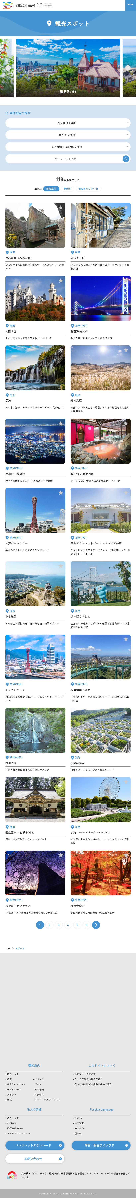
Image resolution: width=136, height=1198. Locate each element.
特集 (9, 1079)
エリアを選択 (67, 135)
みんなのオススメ (16, 1084)
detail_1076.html (101, 595)
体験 (9, 1099)
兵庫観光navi (18, 5)
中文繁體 (79, 1123)
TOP (8, 948)
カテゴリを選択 (67, 123)
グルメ (38, 1084)
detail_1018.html (101, 883)
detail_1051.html (35, 308)
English (78, 1118)
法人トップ (13, 1118)
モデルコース (14, 1089)
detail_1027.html (101, 308)
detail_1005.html (101, 522)
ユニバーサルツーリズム (47, 1099)
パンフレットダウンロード (33, 1145)
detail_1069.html (101, 811)
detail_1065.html (35, 595)
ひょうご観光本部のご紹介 (88, 1079)
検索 (126, 158)
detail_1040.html (35, 379)
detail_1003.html (35, 668)
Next (128, 68)
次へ (96, 925)
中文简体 (79, 1128)
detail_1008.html (35, 522)
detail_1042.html (35, 811)
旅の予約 (39, 1089)
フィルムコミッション (18, 1133)
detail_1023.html (35, 740)
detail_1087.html (101, 237)
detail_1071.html (101, 740)
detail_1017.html (101, 668)
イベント (39, 1079)
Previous (8, 68)
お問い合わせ (33, 1158)
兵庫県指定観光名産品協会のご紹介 (93, 1084)
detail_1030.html (101, 451)
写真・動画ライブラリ (99, 1145)
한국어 (78, 1133)
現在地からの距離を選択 (67, 147)
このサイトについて (85, 1074)
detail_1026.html (35, 451)
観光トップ (13, 1074)
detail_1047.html (35, 237)
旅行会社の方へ (15, 1128)
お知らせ (11, 1123)
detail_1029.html (35, 883)
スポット (11, 1094)
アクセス (39, 1094)
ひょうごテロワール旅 (44, 5)
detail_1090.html (101, 379)
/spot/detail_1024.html (68, 68)
